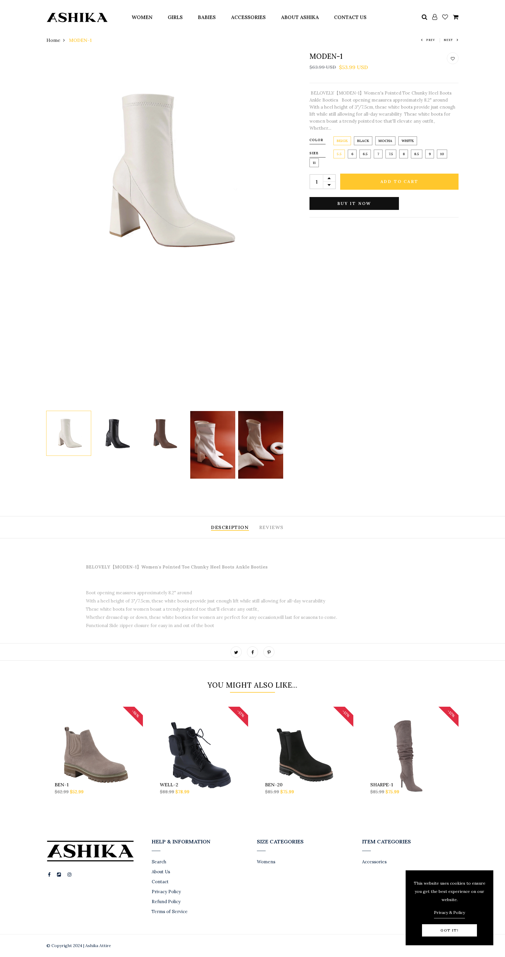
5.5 (339, 154)
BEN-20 (274, 784)
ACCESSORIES (248, 17)
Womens (266, 861)
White (408, 140)
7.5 (391, 154)
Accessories (374, 861)
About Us (161, 871)
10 (442, 154)
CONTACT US (350, 17)
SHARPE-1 (381, 784)
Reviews (271, 527)
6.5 (365, 154)
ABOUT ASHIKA (300, 17)
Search (159, 861)
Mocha (385, 140)
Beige (342, 140)
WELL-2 (169, 784)
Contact (160, 881)
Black (363, 140)
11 (314, 162)
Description (230, 527)
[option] (164, 171)
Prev (430, 40)
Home (53, 40)
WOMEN (142, 17)
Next (448, 40)
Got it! (449, 930)
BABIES (207, 17)
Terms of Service (170, 911)
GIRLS (175, 17)
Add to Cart (399, 181)
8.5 (416, 154)
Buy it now (354, 203)
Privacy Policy (166, 891)
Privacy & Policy (449, 912)
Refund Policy (166, 901)
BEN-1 (62, 784)
